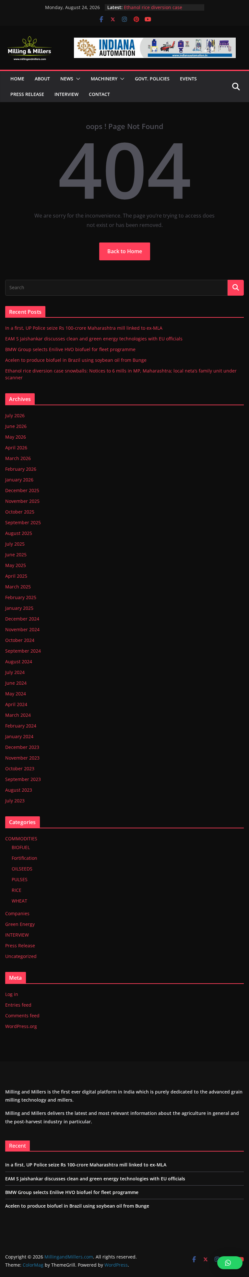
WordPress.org (21, 1026)
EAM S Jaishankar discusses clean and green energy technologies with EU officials (94, 339)
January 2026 (19, 480)
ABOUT (42, 79)
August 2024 (18, 661)
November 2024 (22, 629)
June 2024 (16, 683)
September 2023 (23, 779)
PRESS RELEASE (27, 94)
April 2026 (16, 447)
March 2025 (18, 587)
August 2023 (18, 790)
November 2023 (22, 758)
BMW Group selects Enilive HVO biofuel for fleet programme (70, 349)
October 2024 (19, 640)
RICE (16, 890)
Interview (66, 94)
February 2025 (20, 597)
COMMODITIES (21, 838)
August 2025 (18, 533)
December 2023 (22, 747)
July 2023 (15, 801)
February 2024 (20, 726)
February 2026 (20, 469)
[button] (76, 78)
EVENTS (188, 79)
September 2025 (23, 522)
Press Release (20, 945)
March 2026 (18, 458)
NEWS (66, 79)
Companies (17, 913)
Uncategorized (21, 956)
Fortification (24, 858)
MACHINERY (104, 79)
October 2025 (19, 512)
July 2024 (15, 672)
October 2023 (19, 768)
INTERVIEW (17, 935)
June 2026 (16, 426)
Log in (11, 994)
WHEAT (19, 901)
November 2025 (22, 501)
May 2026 (15, 437)
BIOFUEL (21, 847)
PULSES (20, 879)
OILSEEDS (22, 869)
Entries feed (18, 1005)
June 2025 (16, 554)
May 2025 (15, 565)
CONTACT (99, 94)
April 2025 (16, 576)
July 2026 (15, 415)
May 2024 (15, 694)
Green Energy (20, 924)
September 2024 (23, 651)
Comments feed (22, 1015)
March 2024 (18, 715)
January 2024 (19, 736)
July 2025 (15, 544)
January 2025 (19, 608)
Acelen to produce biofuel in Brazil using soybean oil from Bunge (161, 7)
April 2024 (16, 704)
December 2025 (22, 490)
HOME (17, 79)
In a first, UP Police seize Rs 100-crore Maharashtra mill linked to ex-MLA (83, 328)
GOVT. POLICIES (152, 79)
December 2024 (22, 619)
